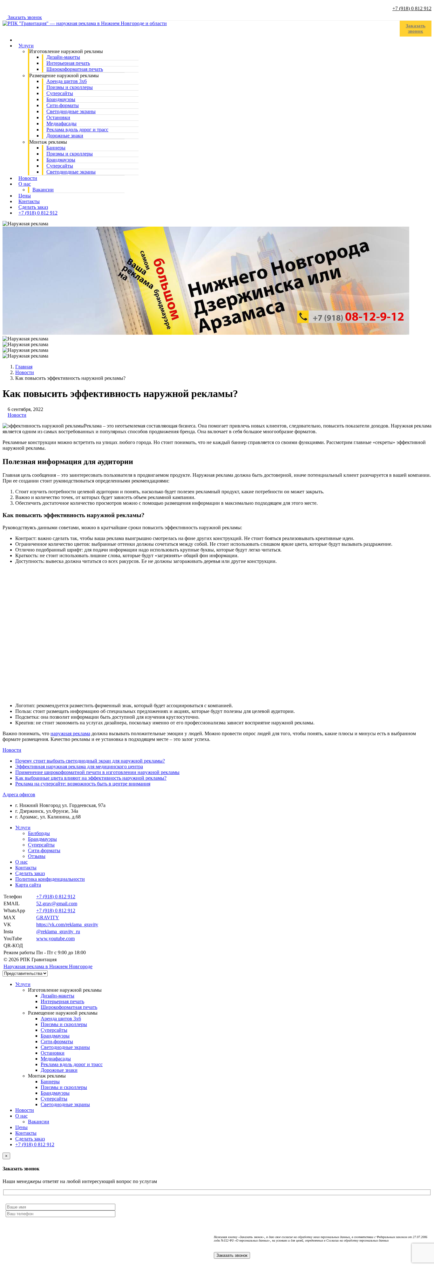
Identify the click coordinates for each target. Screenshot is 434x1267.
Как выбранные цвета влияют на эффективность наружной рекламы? (90, 778)
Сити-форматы (44, 850)
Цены (21, 1127)
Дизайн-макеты (57, 995)
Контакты (26, 867)
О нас (24, 184)
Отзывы (36, 856)
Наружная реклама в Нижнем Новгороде (47, 966)
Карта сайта (28, 884)
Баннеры (50, 1081)
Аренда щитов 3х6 (61, 1018)
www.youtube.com (55, 938)
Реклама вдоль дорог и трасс (72, 1064)
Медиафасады (56, 1058)
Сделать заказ (30, 873)
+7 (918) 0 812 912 (411, 8)
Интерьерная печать (62, 1001)
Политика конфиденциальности (50, 879)
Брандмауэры (42, 839)
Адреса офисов (19, 794)
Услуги (26, 45)
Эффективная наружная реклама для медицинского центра (79, 766)
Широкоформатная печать (74, 69)
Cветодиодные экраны (71, 172)
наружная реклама (70, 733)
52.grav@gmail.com (56, 903)
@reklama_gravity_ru (58, 931)
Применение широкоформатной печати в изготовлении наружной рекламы (97, 772)
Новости (17, 415)
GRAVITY (47, 917)
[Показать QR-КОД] (38, 945)
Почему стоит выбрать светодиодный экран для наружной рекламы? (90, 761)
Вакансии (43, 189)
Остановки (52, 1053)
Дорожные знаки (64, 135)
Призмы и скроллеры (64, 1024)
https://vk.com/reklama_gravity (67, 924)
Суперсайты (41, 844)
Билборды (39, 833)
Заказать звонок (24, 17)
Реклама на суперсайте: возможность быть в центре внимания (82, 783)
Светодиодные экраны (65, 1047)
